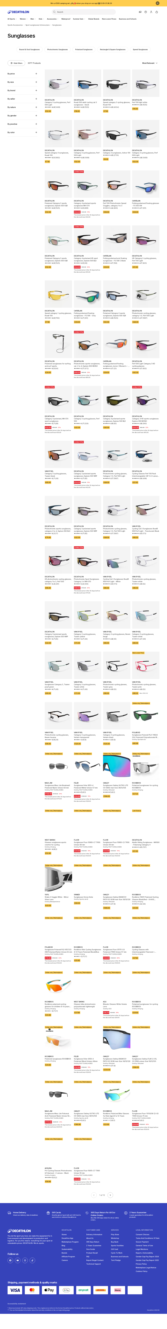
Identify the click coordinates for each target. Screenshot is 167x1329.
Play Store (115, 1234)
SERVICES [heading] (115, 1230)
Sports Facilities (117, 1245)
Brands (64, 1253)
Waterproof (65, 19)
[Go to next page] (110, 1195)
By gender (12, 115)
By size (11, 82)
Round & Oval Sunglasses (29, 49)
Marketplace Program (70, 1242)
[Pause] (157, 3)
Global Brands (93, 19)
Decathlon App (67, 1238)
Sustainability (67, 1249)
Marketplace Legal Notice (146, 1268)
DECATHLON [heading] (67, 1230)
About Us (89, 1238)
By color (11, 132)
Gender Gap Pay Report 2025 (147, 1260)
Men (32, 19)
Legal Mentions (142, 1249)
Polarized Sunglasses (83, 49)
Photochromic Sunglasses (57, 49)
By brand (11, 90)
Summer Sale (78, 19)
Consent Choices (142, 1234)
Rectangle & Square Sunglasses (112, 49)
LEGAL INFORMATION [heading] (144, 1230)
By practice (12, 124)
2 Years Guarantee (93, 1245)
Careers (65, 1260)
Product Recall (92, 1253)
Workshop (115, 1238)
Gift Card (114, 1249)
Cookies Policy (141, 1271)
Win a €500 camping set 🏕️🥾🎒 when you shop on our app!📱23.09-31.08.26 (81, 3)
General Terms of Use (144, 1245)
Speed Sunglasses (140, 49)
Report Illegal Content (95, 1260)
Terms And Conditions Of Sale (147, 1238)
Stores (64, 1234)
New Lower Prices (109, 19)
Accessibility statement (17, 1304)
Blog (63, 1245)
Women (23, 19)
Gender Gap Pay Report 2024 (147, 1257)
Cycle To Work (116, 1253)
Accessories (52, 19)
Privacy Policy (141, 1264)
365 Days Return (92, 1242)
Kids (41, 19)
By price (11, 74)
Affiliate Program (68, 1257)
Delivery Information (94, 1234)
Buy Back (114, 1242)
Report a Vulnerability (144, 1253)
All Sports (11, 19)
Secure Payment (142, 1242)
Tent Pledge (116, 1260)
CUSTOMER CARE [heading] (93, 1230)
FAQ (87, 1257)
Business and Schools (127, 19)
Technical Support (93, 1264)
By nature (12, 107)
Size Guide (90, 1249)
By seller (11, 99)
